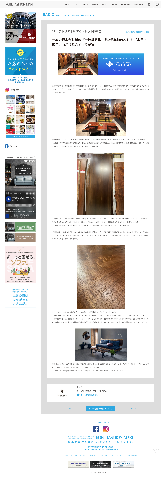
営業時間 (114, 4)
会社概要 (92, 455)
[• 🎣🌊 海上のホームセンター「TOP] (20, 99)
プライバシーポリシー (118, 455)
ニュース (66, 4)
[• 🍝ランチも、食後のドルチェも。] (20, 119)
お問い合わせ (133, 455)
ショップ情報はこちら (89, 395)
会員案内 (95, 4)
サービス (85, 4)
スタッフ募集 (138, 4)
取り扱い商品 (125, 4)
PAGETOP (156, 451)
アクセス (105, 4)
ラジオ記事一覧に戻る (99, 409)
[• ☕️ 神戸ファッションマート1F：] (30, 109)
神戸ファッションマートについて (75, 455)
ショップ (76, 4)
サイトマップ (103, 455)
